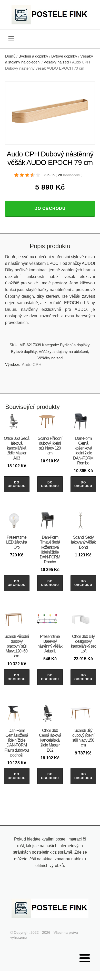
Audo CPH (32, 364)
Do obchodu (50, 208)
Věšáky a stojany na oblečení (63, 351)
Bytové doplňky (64, 56)
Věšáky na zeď (56, 62)
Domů (10, 56)
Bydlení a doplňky (33, 56)
